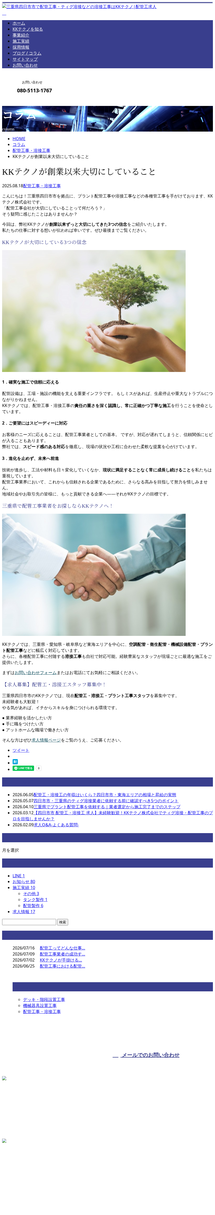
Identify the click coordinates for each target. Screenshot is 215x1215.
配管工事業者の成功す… (62, 954)
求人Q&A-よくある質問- (56, 825)
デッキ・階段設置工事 (44, 999)
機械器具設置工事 (40, 1005)
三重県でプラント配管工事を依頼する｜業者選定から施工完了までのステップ (107, 807)
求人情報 (24, 911)
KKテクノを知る (28, 29)
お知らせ (24, 881)
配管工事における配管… (62, 966)
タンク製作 (35, 899)
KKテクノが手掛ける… (61, 960)
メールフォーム (20, 101)
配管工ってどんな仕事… (62, 948)
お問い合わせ (25, 65)
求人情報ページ (46, 740)
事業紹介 (21, 35)
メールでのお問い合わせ (150, 1054)
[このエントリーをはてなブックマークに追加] (15, 763)
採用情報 (21, 47)
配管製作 (33, 905)
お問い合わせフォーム (36, 672)
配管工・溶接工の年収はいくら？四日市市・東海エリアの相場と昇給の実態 (105, 795)
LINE (19, 876)
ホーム (19, 23)
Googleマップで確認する (27, 1168)
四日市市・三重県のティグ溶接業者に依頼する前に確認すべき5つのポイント (106, 801)
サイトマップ (25, 59)
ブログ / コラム (27, 53)
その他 (31, 893)
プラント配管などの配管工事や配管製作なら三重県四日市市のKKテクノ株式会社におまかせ (88, 1198)
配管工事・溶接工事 (31, 150)
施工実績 (21, 41)
